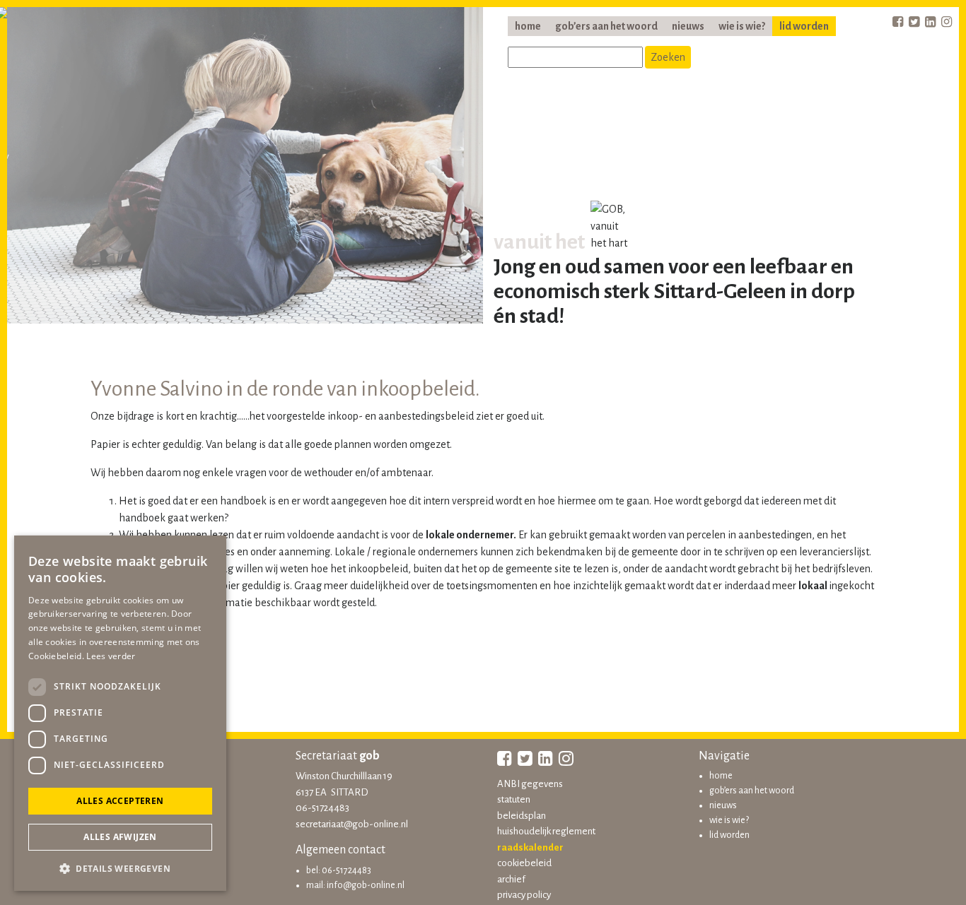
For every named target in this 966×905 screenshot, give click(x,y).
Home (528, 26)
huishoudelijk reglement (546, 831)
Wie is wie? (741, 26)
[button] (120, 868)
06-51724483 (322, 808)
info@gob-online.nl (366, 885)
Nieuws (688, 26)
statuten (513, 799)
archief (511, 879)
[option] (245, 169)
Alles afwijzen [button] (120, 837)
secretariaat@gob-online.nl (352, 824)
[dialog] (120, 713)
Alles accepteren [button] (119, 801)
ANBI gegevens (530, 784)
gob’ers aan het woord (606, 26)
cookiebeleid (524, 863)
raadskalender (530, 847)
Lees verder (110, 656)
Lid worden (804, 26)
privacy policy (524, 894)
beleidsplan (521, 815)
